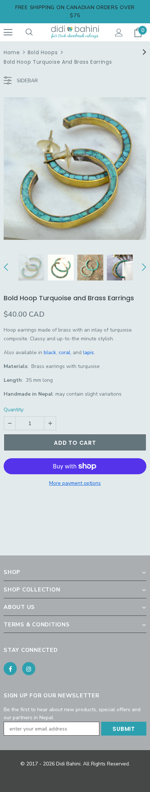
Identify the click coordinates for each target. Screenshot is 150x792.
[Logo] (75, 31)
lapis (88, 352)
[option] (75, 168)
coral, (65, 352)
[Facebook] (10, 668)
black (50, 352)
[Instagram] (28, 668)
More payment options (75, 483)
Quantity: (14, 409)
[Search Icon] (29, 32)
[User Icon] (119, 32)
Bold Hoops (43, 52)
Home (12, 52)
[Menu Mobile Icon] (8, 32)
